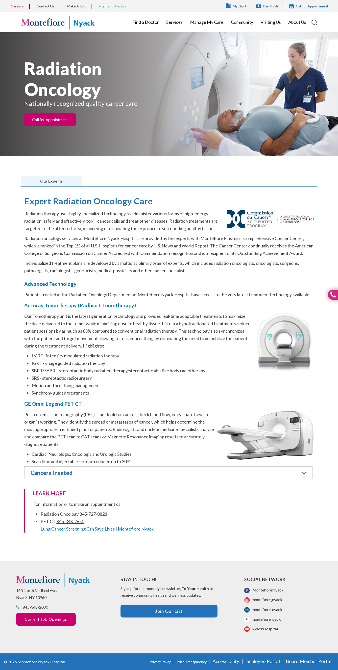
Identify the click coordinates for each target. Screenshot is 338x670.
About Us (297, 22)
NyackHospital (264, 628)
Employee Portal (262, 661)
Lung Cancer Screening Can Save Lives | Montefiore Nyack (97, 529)
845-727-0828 (93, 514)
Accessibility (226, 661)
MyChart (239, 6)
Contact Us (45, 6)
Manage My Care (206, 22)
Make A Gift (76, 6)
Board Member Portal (308, 661)
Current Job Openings (46, 619)
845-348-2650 (70, 521)
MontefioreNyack (267, 590)
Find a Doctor (145, 22)
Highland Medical (113, 6)
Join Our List (169, 611)
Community (242, 22)
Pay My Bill (271, 6)
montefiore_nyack (266, 599)
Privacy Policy (160, 662)
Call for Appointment (312, 6)
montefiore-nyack (266, 609)
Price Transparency (192, 662)
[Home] (58, 22)
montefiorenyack (266, 619)
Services (174, 22)
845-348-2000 (35, 607)
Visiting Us (271, 22)
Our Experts (51, 181)
